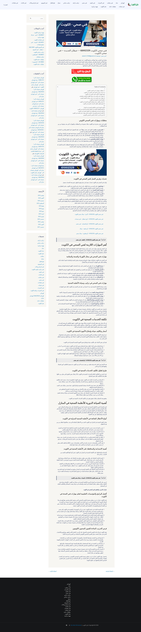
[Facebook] (66, 625)
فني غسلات (121, 6)
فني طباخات (15, 3)
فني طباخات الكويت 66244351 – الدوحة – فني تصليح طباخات (37, 42)
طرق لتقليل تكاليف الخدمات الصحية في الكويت (93, 103)
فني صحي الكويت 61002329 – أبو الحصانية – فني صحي (89, 224)
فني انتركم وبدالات (33, 3)
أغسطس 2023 (40, 203)
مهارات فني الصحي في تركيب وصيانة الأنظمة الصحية (91, 98)
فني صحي (84, 3)
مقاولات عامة (112, 6)
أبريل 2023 (41, 214)
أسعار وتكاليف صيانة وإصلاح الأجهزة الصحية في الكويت (91, 102)
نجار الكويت (103, 6)
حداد (117, 3)
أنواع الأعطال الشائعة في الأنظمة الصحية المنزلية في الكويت (90, 109)
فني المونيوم (44, 3)
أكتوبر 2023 (41, 198)
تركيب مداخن (66, 3)
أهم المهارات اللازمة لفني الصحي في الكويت (94, 94)
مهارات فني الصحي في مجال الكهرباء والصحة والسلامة (91, 96)
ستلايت (42, 256)
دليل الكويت (41, 253)
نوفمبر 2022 (41, 222)
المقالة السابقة (110, 571)
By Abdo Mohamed (76, 625)
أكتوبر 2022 (41, 224)
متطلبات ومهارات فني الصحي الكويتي (95, 90)
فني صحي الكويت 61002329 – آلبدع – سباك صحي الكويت (89, 214)
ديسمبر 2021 (40, 227)
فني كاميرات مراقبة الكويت (37, 290)
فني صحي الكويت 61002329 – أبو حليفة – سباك (91, 229)
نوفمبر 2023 (41, 195)
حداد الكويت (41, 251)
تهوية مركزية (95, 6)
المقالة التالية (52, 571)
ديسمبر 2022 (40, 219)
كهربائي (122, 3)
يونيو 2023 (41, 208)
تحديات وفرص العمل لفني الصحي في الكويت (93, 92)
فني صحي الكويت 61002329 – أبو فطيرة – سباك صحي (89, 233)
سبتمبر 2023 (41, 200)
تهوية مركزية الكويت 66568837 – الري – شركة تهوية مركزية (37, 35)
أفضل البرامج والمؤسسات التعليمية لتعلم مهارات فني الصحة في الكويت (87, 113)
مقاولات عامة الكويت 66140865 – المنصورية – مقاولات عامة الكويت (38, 62)
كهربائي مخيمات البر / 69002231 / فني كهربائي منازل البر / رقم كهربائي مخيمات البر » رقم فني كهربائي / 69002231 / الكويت (37, 103)
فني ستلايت (110, 3)
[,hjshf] (69, 625)
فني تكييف (92, 3)
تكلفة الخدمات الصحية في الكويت (97, 100)
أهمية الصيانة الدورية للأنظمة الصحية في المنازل (94, 107)
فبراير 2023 (41, 216)
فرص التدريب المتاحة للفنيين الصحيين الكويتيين (93, 115)
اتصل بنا (6, 5)
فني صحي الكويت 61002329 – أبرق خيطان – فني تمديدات (89, 219)
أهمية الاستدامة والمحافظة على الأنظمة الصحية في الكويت (90, 111)
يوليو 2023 (41, 206)
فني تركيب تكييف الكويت (38, 269)
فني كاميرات (101, 3)
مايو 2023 (41, 211)
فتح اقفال (52, 3)
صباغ (59, 3)
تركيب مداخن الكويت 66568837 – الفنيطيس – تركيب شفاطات (38, 54)
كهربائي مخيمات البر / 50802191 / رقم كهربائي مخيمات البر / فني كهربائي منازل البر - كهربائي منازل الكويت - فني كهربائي (37, 82)
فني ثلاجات (23, 3)
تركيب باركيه (76, 3)
